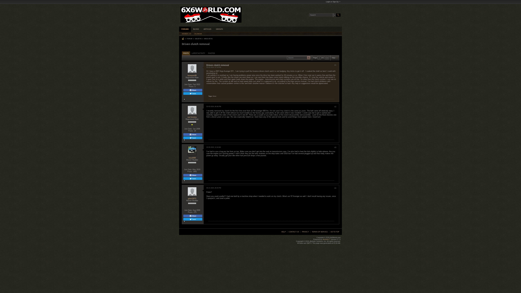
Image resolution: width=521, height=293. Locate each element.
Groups (219, 29)
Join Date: (188, 84)
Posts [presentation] (186, 53)
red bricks (192, 117)
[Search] (338, 15)
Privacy (305, 232)
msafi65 (192, 158)
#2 (335, 107)
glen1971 (192, 198)
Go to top (335, 232)
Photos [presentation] (211, 53)
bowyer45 (192, 75)
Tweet (194, 93)
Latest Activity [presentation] (198, 53)
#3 (335, 147)
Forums (185, 29)
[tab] (186, 53)
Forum (189, 38)
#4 (335, 188)
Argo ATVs (208, 38)
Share (194, 90)
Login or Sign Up (332, 2)
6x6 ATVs (198, 38)
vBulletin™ (327, 239)
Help (283, 232)
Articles (207, 29)
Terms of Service (320, 232)
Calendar (198, 34)
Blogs (196, 29)
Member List (186, 34)
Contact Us (294, 232)
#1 (335, 65)
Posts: (191, 86)
